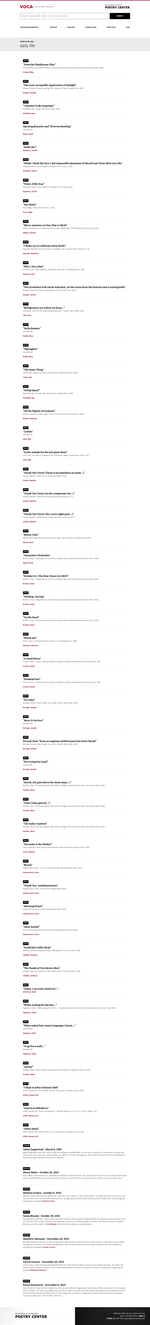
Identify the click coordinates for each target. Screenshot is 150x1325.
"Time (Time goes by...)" (36, 803)
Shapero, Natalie (29, 93)
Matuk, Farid (28, 542)
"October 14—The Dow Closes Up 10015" (45, 576)
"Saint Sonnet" (31, 927)
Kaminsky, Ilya (28, 398)
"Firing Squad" (31, 390)
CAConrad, (27, 315)
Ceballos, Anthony (30, 955)
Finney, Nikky (28, 72)
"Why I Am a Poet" (33, 266)
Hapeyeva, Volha (29, 1013)
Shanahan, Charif (30, 171)
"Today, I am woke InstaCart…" (40, 988)
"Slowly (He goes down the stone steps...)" (47, 782)
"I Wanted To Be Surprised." (39, 106)
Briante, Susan (28, 584)
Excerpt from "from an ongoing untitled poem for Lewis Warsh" (60, 741)
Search (120, 16)
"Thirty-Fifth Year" (33, 184)
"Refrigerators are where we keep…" (44, 308)
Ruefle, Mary (28, 336)
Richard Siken (49, 1201)
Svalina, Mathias (29, 480)
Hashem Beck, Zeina (31, 872)
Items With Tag (27, 42)
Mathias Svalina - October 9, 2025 (42, 1193)
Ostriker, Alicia (29, 790)
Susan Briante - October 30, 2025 (41, 1216)
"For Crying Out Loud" (35, 761)
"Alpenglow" (30, 349)
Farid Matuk (52, 1224)
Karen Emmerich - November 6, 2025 (44, 1285)
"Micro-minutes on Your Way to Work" (45, 225)
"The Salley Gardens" (35, 823)
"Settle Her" (29, 147)
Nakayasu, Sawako (30, 150)
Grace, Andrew (29, 852)
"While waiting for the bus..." (40, 1005)
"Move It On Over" (33, 720)
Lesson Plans (90, 27)
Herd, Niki (27, 439)
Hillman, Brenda (29, 233)
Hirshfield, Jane (29, 113)
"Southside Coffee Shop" (37, 947)
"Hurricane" (30, 638)
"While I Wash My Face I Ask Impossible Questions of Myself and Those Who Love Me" (72, 163)
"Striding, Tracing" (33, 596)
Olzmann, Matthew (30, 646)
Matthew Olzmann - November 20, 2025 (46, 1239)
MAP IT (142, 1316)
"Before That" (30, 534)
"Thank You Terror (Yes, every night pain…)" (48, 514)
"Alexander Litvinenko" (36, 555)
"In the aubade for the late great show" (45, 452)
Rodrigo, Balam (29, 1074)
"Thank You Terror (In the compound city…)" (49, 493)
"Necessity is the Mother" (37, 844)
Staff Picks (111, 27)
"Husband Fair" (32, 679)
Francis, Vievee (29, 666)
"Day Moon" (30, 204)
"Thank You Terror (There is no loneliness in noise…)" (54, 473)
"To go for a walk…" (34, 1046)
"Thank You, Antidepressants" (40, 885)
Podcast (53, 27)
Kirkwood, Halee (29, 992)
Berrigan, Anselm (30, 707)
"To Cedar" (29, 700)
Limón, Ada (27, 377)
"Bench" (27, 865)
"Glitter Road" (31, 1129)
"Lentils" (28, 431)
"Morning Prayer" (33, 906)
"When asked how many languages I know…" (49, 1025)
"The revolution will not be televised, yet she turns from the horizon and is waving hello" (74, 287)
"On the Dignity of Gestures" (39, 411)
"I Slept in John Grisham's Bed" (40, 1087)
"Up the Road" (31, 617)
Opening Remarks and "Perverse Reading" (47, 126)
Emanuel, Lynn (29, 274)
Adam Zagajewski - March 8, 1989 (42, 1149)
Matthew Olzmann (38, 1270)
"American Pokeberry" (36, 1108)
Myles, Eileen (28, 134)
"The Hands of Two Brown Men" (41, 968)
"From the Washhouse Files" (39, 64)
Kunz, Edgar (27, 212)
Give (128, 27)
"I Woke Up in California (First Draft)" (44, 246)
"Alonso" (28, 1067)
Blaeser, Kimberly (30, 419)
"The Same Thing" (33, 369)
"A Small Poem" (32, 658)
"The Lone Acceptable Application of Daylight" (49, 85)
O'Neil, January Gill (30, 1095)
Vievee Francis (49, 1247)
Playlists (71, 27)
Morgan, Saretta (29, 295)
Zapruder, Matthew (30, 253)
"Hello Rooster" (32, 328)
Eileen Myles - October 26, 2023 (41, 1172)
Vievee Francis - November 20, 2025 (43, 1262)
